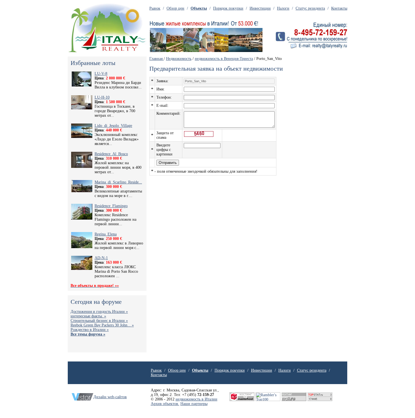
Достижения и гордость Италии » (99, 311)
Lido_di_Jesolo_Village (113, 126)
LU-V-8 (101, 74)
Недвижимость (178, 59)
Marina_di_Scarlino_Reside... (118, 182)
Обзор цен (175, 8)
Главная (156, 59)
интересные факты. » (88, 316)
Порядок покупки (228, 8)
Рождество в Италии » (90, 330)
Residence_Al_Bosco (111, 154)
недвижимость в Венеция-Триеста (224, 59)
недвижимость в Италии (196, 399)
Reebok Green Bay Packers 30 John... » (102, 325)
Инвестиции (260, 8)
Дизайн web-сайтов (110, 397)
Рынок (154, 8)
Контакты (339, 8)
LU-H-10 (102, 97)
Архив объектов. (165, 404)
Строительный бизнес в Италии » (99, 321)
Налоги (283, 8)
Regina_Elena (106, 234)
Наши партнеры (193, 404)
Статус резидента (310, 8)
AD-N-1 (101, 258)
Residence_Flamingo (111, 206)
